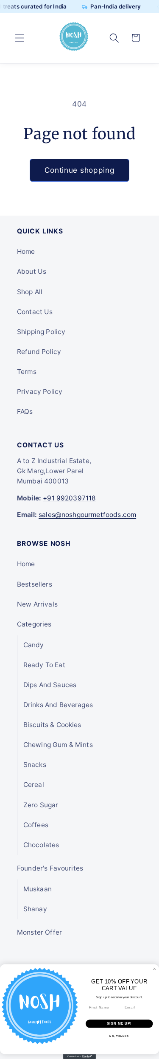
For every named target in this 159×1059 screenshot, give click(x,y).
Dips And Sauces (49, 685)
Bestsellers (34, 584)
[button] (20, 38)
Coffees (35, 825)
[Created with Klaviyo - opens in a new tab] (79, 1056)
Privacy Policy (39, 392)
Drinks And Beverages (58, 705)
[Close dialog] (154, 969)
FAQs (25, 411)
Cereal (33, 785)
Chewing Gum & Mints (58, 745)
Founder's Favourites (50, 868)
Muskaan (37, 889)
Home (26, 251)
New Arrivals (37, 604)
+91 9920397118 (69, 498)
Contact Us (35, 312)
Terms (26, 372)
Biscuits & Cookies (52, 725)
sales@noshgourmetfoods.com (87, 515)
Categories (34, 624)
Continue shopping (80, 170)
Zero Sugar (41, 805)
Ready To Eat (44, 665)
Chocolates (41, 845)
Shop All (29, 292)
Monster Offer (39, 932)
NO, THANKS (119, 1035)
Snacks (34, 765)
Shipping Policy (41, 332)
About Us (31, 271)
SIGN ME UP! (119, 1023)
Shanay (35, 909)
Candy (33, 645)
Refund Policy (39, 352)
